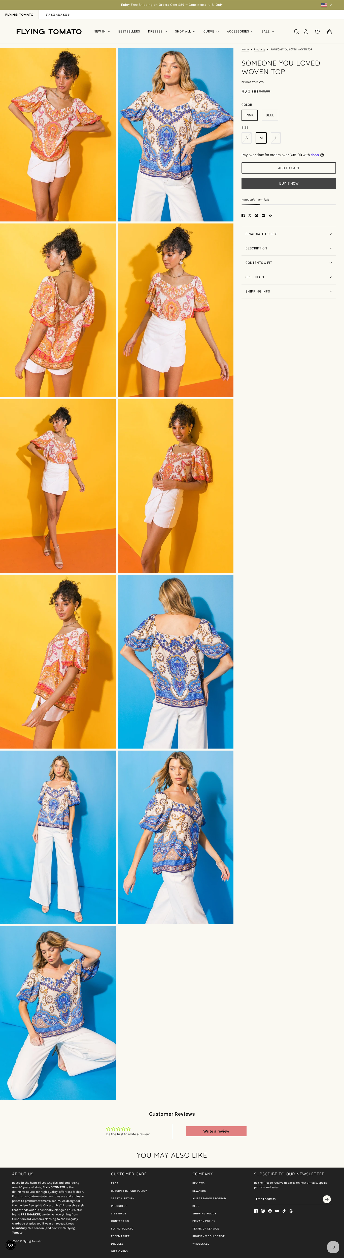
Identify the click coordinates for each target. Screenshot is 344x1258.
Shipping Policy (204, 1213)
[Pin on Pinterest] (256, 215)
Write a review (216, 1131)
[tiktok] (284, 1211)
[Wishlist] (317, 32)
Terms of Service (205, 1228)
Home (245, 49)
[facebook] (256, 1211)
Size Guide (119, 1213)
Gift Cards (119, 1251)
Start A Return (122, 1198)
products (259, 49)
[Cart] (329, 31)
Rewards (199, 1190)
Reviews (198, 1183)
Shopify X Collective (208, 1236)
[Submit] (327, 1199)
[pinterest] (270, 1211)
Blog (196, 1206)
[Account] (305, 31)
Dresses (117, 1243)
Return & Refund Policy (129, 1190)
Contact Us (120, 1221)
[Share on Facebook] (243, 215)
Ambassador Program (209, 1198)
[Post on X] (250, 215)
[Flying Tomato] (49, 31)
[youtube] (277, 1211)
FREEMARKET (120, 1236)
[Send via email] (263, 215)
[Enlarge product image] (58, 134)
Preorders (119, 1206)
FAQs (114, 1183)
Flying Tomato (253, 82)
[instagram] (263, 1211)
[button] (270, 215)
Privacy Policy (203, 1221)
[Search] (296, 31)
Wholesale (200, 1243)
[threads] (291, 1211)
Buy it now (288, 183)
